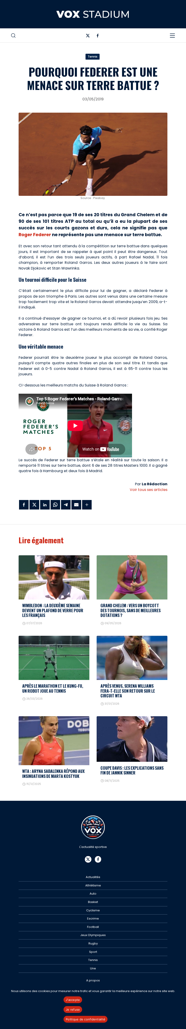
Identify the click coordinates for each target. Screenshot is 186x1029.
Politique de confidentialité (85, 1019)
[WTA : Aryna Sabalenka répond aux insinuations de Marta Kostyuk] (54, 740)
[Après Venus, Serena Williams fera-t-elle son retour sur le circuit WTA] (132, 658)
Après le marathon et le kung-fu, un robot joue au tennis (52, 688)
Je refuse (73, 1009)
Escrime (93, 918)
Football (93, 927)
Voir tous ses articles (148, 489)
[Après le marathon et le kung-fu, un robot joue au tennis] (54, 658)
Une (93, 968)
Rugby (93, 943)
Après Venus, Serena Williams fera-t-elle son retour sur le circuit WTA (127, 691)
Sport (93, 952)
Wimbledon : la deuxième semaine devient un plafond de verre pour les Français (52, 610)
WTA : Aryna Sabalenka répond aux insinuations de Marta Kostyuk (53, 773)
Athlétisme (93, 885)
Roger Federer (35, 235)
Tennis (92, 56)
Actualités (93, 877)
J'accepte (73, 1000)
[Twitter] (88, 36)
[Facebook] (97, 36)
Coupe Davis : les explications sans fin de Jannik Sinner (132, 770)
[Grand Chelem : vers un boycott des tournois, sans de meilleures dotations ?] (132, 577)
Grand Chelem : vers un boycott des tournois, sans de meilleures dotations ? (130, 610)
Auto (93, 893)
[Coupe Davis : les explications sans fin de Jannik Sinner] (132, 739)
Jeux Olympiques (93, 935)
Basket (93, 902)
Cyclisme (93, 910)
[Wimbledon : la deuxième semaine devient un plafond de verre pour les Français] (54, 577)
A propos (93, 980)
